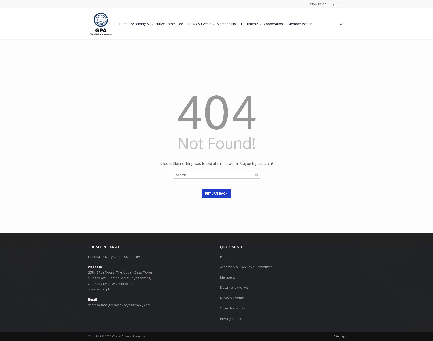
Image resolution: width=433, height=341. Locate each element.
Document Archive (234, 287)
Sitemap (339, 336)
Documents (250, 24)
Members (227, 277)
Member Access (300, 24)
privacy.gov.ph (99, 289)
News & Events (200, 24)
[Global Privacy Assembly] (101, 23)
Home (124, 24)
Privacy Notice (231, 318)
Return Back (216, 193)
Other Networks (232, 308)
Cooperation (273, 24)
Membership (226, 24)
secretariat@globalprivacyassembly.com (119, 305)
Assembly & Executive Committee (157, 24)
